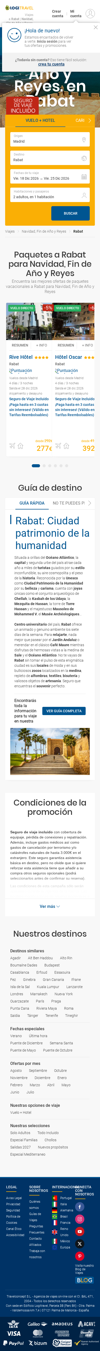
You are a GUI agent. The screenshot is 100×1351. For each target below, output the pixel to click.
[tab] (36, 465)
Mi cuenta (76, 13)
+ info (41, 345)
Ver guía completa (64, 711)
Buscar (70, 213)
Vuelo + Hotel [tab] (40, 120)
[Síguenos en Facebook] (80, 1206)
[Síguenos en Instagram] (80, 1219)
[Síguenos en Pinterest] (80, 1256)
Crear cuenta (57, 13)
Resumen (20, 345)
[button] (90, 121)
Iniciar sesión (85, 41)
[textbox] (50, 139)
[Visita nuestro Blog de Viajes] (84, 1280)
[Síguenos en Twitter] (80, 1243)
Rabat (78, 231)
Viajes (10, 231)
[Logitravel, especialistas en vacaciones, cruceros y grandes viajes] (19, 7)
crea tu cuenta (51, 64)
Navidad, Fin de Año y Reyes (44, 231)
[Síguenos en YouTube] (80, 1231)
